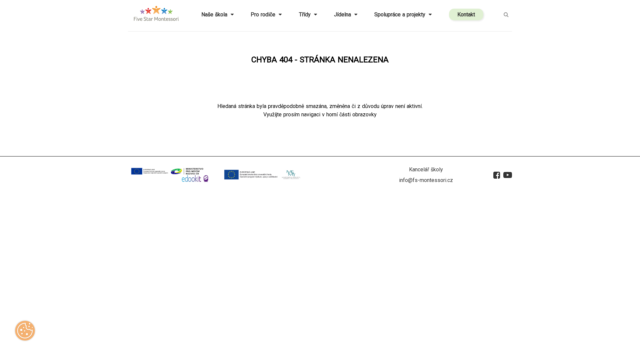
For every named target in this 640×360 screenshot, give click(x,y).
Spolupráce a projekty (401, 14)
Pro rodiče (265, 14)
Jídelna (344, 14)
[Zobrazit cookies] (25, 332)
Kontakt (466, 14)
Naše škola (216, 14)
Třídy (306, 14)
